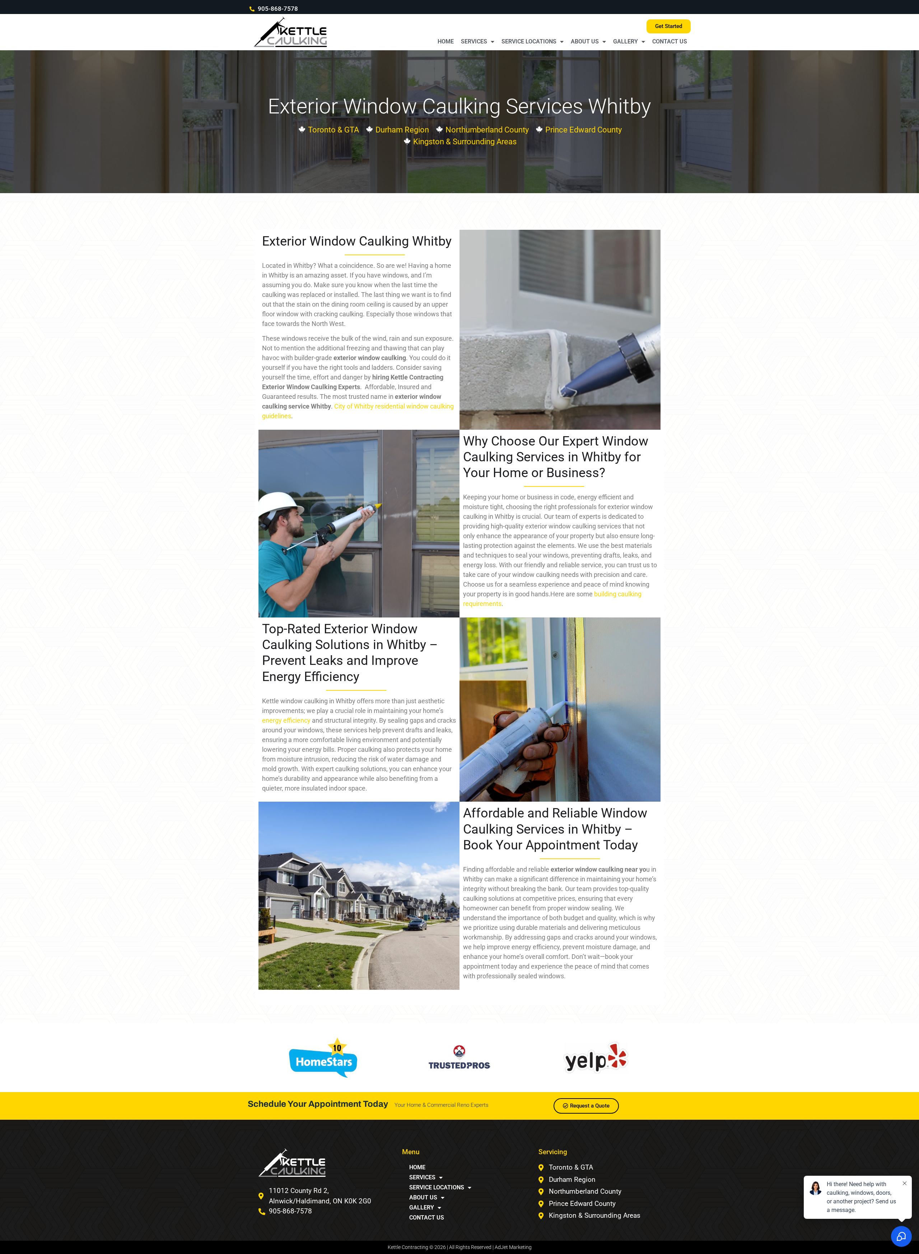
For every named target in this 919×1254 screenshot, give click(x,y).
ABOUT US (585, 41)
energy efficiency (286, 720)
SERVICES (474, 41)
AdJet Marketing (513, 1247)
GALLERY (625, 41)
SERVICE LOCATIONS (529, 41)
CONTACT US (669, 41)
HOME (446, 41)
